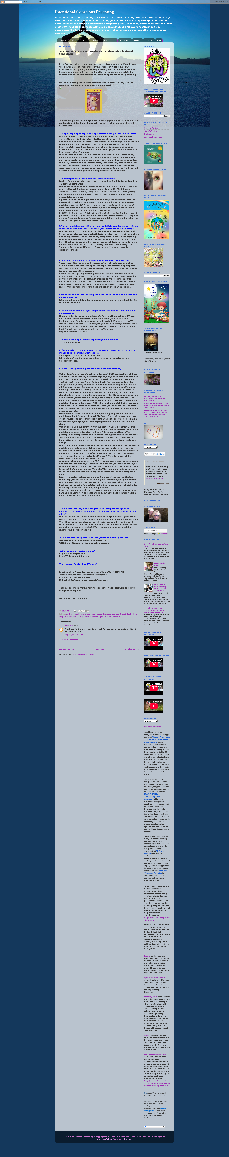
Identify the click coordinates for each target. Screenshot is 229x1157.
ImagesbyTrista (104, 1139)
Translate (165, 534)
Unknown (69, 626)
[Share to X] (83, 611)
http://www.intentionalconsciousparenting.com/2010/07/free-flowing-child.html (157, 1083)
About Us (63, 40)
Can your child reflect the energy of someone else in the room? (156, 405)
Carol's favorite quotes (154, 461)
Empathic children (128, 614)
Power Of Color (110, 40)
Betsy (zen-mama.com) (155, 1054)
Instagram (149, 134)
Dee (145, 1093)
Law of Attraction (149, 726)
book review (80, 614)
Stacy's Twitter (151, 128)
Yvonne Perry (113, 617)
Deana (147, 956)
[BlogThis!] (81, 611)
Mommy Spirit (151, 997)
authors (70, 614)
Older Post (132, 649)
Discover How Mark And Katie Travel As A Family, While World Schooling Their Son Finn (155, 413)
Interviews (149, 40)
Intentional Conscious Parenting (84, 12)
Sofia (146, 1035)
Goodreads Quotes (162, 483)
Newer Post (66, 649)
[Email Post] (74, 611)
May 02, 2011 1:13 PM (74, 635)
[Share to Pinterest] (88, 611)
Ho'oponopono (158, 726)
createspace (113, 614)
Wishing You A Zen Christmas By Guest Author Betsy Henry (154, 610)
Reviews (137, 40)
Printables (75, 40)
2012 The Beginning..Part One (156, 545)
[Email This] (79, 611)
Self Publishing (76, 617)
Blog (159, 40)
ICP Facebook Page (153, 137)
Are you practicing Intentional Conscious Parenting (154, 398)
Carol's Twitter (151, 131)
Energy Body (125, 40)
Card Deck (95, 40)
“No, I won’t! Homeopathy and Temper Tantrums (160, 588)
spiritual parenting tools (94, 617)
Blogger (128, 1139)
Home (100, 649)
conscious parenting (96, 614)
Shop (85, 40)
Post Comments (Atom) (83, 655)
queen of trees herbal (154, 978)
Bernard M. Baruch (154, 479)
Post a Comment (70, 640)
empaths (63, 617)
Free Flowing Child (160, 564)
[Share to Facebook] (86, 611)
